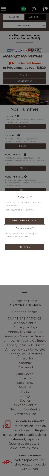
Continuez (24, 247)
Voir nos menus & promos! (24, 220)
